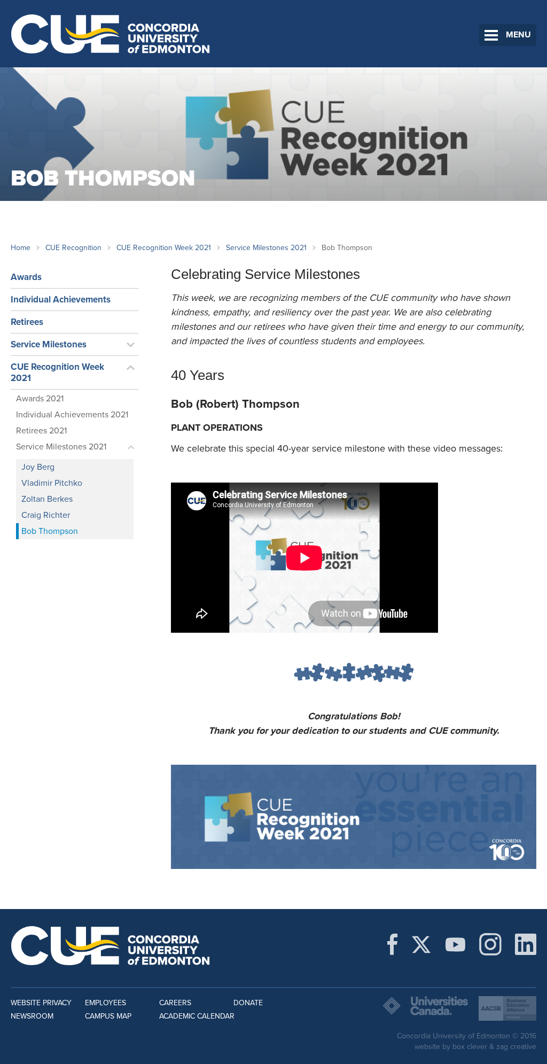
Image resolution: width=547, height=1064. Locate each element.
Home (20, 247)
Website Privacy (41, 1002)
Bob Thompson (49, 531)
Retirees (27, 322)
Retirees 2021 (41, 430)
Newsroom (32, 1016)
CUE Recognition (73, 247)
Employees (105, 1002)
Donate (248, 1002)
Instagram (490, 944)
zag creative (516, 1046)
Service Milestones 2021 (266, 247)
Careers (175, 1002)
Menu (518, 34)
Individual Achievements (61, 299)
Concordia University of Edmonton (111, 33)
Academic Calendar (197, 1016)
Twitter (421, 944)
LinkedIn (525, 944)
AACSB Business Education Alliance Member (507, 1008)
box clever (469, 1046)
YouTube (455, 944)
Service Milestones (49, 344)
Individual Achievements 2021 (72, 414)
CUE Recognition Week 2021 (163, 247)
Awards (26, 277)
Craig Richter (45, 515)
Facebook (392, 944)
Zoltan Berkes (47, 499)
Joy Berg (37, 467)
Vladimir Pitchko (51, 483)
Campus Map (108, 1016)
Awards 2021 (40, 398)
